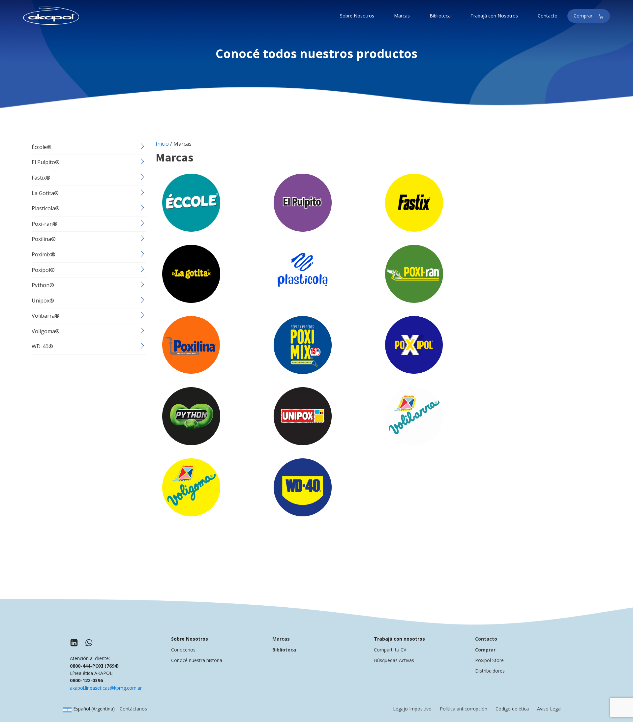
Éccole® (41, 147)
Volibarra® (45, 315)
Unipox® (43, 300)
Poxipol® (43, 270)
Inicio (162, 143)
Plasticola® (46, 208)
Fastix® (41, 177)
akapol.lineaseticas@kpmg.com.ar (106, 688)
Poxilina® (44, 239)
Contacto (486, 639)
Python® (43, 285)
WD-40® (42, 346)
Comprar (585, 16)
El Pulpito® (46, 162)
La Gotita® (45, 193)
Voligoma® (46, 331)
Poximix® (43, 254)
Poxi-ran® (44, 223)
